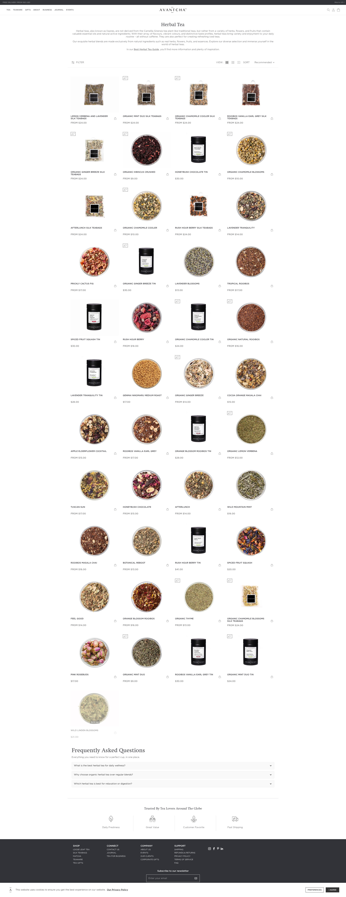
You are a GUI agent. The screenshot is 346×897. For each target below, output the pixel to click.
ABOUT (36, 10)
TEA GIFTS (78, 863)
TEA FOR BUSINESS (116, 856)
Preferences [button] (315, 890)
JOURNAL (58, 10)
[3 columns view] (233, 62)
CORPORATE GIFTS (150, 860)
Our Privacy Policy (117, 889)
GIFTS (28, 10)
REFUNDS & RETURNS (184, 853)
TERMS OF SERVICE (183, 860)
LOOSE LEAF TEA (81, 850)
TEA (8, 10)
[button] (328, 9)
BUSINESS (47, 10)
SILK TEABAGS (80, 853)
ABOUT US (146, 850)
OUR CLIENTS (147, 856)
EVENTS (70, 10)
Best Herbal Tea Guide (146, 49)
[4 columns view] (227, 62)
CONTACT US (113, 850)
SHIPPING (178, 850)
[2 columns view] (239, 62)
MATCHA (77, 856)
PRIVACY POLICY (182, 856)
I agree (332, 890)
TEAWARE (17, 10)
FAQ (176, 863)
